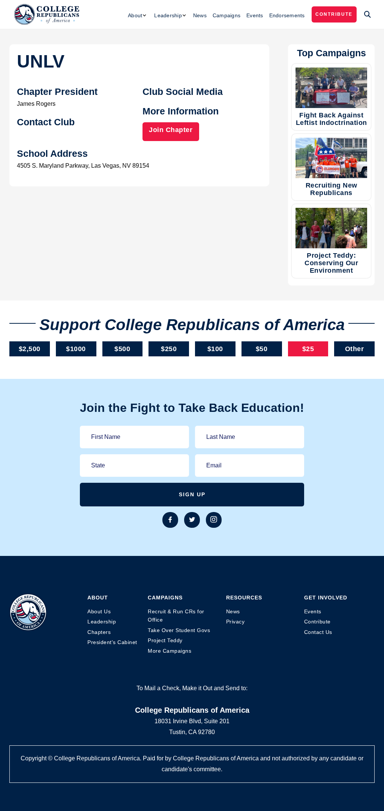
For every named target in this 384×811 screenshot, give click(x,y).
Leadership (101, 622)
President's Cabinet (112, 642)
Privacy (235, 622)
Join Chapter (170, 130)
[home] (46, 14)
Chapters (99, 632)
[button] (137, 15)
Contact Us (318, 632)
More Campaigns (169, 651)
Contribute (333, 14)
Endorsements (287, 15)
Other (354, 349)
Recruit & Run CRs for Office (176, 615)
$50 (262, 349)
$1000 (76, 349)
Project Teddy (165, 640)
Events (254, 15)
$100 (215, 349)
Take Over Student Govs (179, 630)
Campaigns (226, 15)
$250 (169, 349)
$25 (308, 349)
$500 (122, 349)
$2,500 (29, 349)
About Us (99, 611)
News (200, 15)
